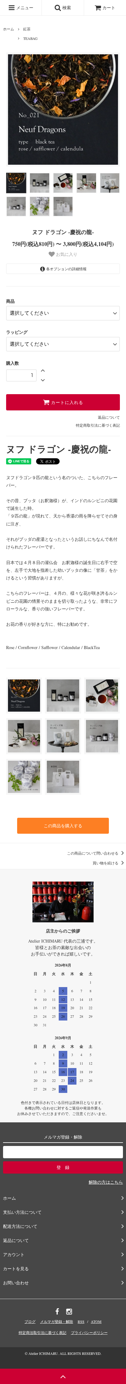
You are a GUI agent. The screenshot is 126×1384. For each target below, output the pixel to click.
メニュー (24, 7)
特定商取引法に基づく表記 (98, 425)
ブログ (29, 1321)
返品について (109, 417)
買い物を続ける (106, 862)
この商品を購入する (63, 825)
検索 (66, 7)
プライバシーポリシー (89, 1332)
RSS (81, 1321)
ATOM (96, 1321)
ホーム (8, 28)
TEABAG (30, 38)
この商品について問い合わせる (93, 853)
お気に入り (66, 254)
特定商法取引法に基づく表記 (42, 1332)
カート (108, 7)
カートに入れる (66, 402)
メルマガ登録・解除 (56, 1321)
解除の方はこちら (106, 1182)
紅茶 (27, 28)
